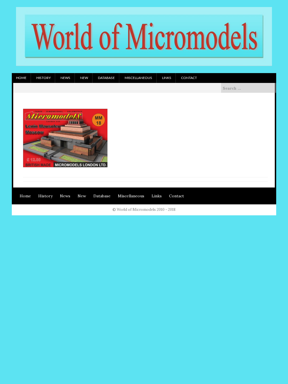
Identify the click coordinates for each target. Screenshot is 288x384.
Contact (189, 78)
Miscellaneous (138, 78)
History (43, 78)
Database (106, 78)
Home (21, 78)
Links (166, 78)
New (84, 78)
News (65, 78)
